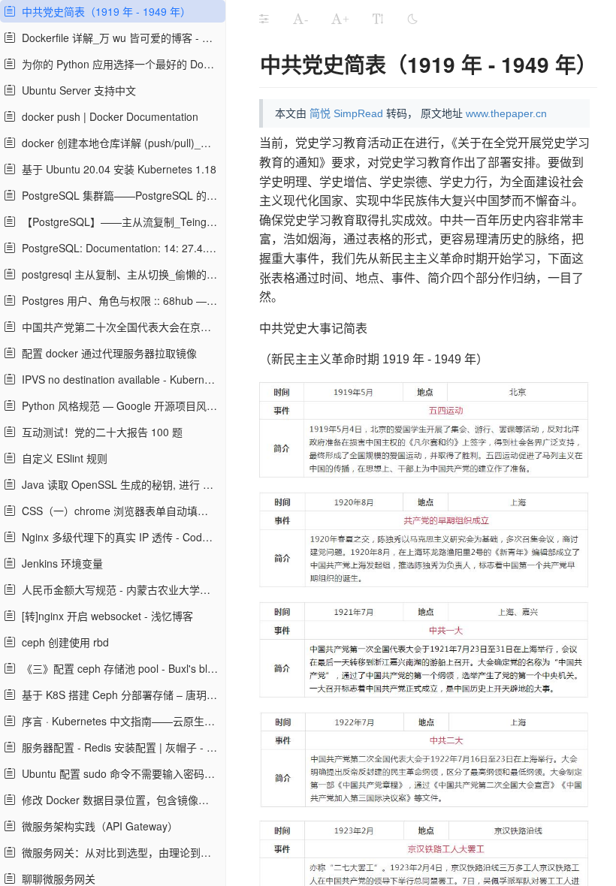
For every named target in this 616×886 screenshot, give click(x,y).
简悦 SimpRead (346, 113)
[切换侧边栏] (263, 19)
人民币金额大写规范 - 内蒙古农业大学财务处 (119, 589)
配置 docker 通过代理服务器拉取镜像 (106, 352)
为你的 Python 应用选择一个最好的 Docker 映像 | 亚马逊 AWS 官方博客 (119, 63)
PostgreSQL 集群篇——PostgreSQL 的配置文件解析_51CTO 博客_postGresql (119, 195)
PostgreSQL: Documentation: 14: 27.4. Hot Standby (119, 247)
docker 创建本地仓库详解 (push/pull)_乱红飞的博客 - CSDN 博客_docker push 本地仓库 (119, 142)
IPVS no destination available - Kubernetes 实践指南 (119, 379)
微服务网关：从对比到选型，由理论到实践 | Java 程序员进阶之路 (119, 852)
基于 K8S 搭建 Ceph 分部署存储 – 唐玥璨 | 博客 (119, 694)
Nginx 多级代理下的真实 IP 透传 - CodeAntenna (119, 536)
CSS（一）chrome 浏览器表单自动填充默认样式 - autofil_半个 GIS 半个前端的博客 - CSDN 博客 (119, 510)
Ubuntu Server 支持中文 (76, 90)
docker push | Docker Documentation (107, 116)
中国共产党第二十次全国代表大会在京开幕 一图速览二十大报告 (119, 326)
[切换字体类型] (378, 19)
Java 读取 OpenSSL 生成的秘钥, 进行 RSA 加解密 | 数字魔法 (119, 484)
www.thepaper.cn (506, 113)
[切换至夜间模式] (412, 19)
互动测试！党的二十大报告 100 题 (99, 431)
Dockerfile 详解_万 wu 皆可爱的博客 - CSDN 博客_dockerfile (119, 37)
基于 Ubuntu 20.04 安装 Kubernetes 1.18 (116, 168)
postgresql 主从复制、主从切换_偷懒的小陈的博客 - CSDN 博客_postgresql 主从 (119, 274)
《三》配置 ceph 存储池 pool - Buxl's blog (117, 668)
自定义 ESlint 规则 (61, 458)
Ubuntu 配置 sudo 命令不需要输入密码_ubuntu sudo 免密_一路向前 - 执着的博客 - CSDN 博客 (119, 773)
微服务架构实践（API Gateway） (97, 825)
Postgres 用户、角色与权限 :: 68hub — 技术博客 (119, 300)
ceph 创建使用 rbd (62, 641)
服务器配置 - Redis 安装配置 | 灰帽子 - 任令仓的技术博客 (119, 747)
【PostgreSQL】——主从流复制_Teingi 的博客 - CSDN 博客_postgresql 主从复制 (119, 221)
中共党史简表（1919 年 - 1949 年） (103, 11)
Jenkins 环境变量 (59, 563)
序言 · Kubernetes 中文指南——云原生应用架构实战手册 (119, 720)
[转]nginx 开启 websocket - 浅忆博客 (104, 615)
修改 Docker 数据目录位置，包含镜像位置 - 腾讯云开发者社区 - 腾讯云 (119, 799)
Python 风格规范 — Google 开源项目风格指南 (119, 405)
